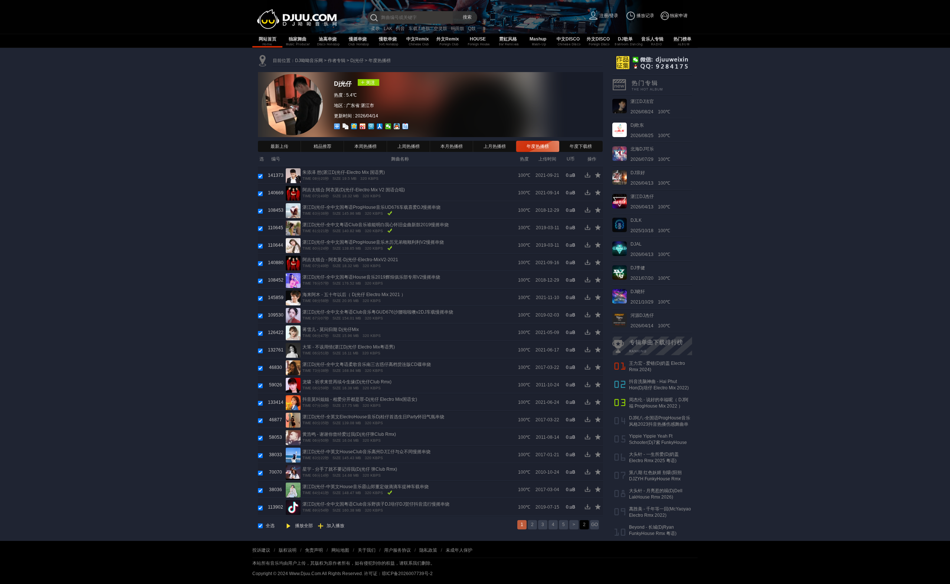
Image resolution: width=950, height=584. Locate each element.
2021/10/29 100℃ (650, 297)
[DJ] (311, 19)
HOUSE (478, 39)
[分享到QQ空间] (354, 126)
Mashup (538, 39)
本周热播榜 (365, 146)
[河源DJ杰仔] (619, 319)
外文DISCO (598, 39)
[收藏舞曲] (598, 177)
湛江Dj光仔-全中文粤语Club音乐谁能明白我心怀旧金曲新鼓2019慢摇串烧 (375, 224)
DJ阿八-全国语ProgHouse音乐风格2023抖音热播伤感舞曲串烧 (659, 424)
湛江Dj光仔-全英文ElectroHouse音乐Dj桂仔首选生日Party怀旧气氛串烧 (373, 416)
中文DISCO (568, 39)
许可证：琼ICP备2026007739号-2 (398, 573)
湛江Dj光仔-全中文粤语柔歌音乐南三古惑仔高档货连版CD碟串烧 (366, 364)
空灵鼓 (440, 28)
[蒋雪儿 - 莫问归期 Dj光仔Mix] (293, 332)
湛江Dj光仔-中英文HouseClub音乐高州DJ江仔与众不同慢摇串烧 (366, 451)
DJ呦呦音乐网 (309, 60)
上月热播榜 (495, 146)
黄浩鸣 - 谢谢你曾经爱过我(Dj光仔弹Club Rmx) (349, 434)
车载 (413, 28)
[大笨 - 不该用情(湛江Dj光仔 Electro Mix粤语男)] (293, 350)
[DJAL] (619, 248)
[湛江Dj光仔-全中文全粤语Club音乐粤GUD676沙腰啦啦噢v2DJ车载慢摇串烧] (293, 315)
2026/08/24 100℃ (650, 106)
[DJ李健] (619, 272)
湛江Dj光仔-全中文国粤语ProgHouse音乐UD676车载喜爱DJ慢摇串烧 (371, 207)
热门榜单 (682, 39)
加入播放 (335, 525)
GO (594, 524)
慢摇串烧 (358, 39)
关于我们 (367, 550)
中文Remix (417, 39)
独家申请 (679, 15)
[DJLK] (619, 224)
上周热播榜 (408, 146)
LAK (388, 28)
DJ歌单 (625, 39)
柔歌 (375, 28)
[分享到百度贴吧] (405, 126)
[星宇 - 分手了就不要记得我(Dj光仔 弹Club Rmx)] (293, 472)
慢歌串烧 (388, 39)
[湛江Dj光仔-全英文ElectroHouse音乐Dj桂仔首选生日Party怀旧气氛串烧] (293, 419)
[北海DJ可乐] (619, 153)
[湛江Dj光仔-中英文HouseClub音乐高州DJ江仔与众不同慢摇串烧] (293, 454)
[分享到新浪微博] (363, 126)
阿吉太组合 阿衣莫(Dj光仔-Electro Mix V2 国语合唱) (353, 189)
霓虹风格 (508, 39)
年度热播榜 (379, 60)
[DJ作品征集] (650, 62)
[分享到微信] (388, 126)
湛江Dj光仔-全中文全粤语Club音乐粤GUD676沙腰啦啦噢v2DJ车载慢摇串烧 (377, 312)
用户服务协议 (397, 550)
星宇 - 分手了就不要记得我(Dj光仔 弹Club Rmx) (349, 469)
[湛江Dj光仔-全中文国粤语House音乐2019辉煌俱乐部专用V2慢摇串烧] (293, 280)
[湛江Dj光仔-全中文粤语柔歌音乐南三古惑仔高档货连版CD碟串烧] (293, 367)
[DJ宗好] (619, 177)
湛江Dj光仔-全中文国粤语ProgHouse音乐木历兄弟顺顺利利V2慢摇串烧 (373, 242)
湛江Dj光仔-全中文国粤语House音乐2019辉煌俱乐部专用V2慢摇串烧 (371, 277)
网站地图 (340, 550)
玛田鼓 (457, 28)
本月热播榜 (451, 146)
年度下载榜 (581, 146)
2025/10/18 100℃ (650, 225)
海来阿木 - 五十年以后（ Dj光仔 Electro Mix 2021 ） (354, 294)
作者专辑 (336, 60)
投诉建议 (261, 550)
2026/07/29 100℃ (650, 154)
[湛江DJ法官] (619, 105)
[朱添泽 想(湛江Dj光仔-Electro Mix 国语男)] (293, 175)
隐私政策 (428, 550)
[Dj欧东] (619, 129)
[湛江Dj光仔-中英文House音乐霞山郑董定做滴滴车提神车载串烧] (293, 489)
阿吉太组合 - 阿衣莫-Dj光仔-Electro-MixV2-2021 (350, 259)
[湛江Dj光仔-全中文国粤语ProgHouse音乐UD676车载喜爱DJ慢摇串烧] (293, 210)
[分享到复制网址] (346, 126)
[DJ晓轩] (619, 296)
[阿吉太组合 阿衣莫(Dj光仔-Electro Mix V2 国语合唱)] (293, 192)
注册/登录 (608, 15)
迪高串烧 (328, 39)
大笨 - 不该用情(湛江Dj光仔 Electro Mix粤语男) (348, 347)
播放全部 (304, 525)
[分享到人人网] (380, 126)
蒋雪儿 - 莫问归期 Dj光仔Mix (330, 329)
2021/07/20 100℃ (650, 273)
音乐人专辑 (652, 39)
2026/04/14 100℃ (650, 320)
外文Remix (447, 39)
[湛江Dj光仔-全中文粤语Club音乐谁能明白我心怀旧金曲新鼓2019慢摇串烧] (293, 227)
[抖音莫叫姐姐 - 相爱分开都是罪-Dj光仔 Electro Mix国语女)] (293, 402)
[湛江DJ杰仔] (619, 201)
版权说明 (288, 550)
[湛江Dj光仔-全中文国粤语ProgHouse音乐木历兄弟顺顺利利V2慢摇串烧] (293, 245)
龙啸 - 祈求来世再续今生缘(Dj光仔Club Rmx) (347, 382)
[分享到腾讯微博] (371, 126)
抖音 (400, 28)
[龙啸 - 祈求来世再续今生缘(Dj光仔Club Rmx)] (293, 384)
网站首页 (267, 39)
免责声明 (314, 550)
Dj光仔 (357, 60)
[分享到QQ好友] (397, 126)
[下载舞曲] (589, 177)
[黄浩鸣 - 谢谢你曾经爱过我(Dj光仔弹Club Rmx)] (293, 437)
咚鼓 (425, 28)
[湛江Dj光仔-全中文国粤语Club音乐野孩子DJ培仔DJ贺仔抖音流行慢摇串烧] (293, 507)
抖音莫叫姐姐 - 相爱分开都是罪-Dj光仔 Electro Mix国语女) (359, 399)
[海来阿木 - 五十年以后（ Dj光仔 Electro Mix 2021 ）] (293, 297)
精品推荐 (322, 146)
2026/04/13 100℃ (650, 178)
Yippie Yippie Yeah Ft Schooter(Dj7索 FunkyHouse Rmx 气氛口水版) (658, 442)
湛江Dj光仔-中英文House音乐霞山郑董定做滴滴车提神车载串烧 (365, 486)
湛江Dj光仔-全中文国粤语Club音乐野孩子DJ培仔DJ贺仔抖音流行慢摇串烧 (375, 504)
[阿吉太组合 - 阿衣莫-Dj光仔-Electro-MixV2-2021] (293, 262)
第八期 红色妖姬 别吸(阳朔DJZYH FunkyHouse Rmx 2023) (655, 479)
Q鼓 (472, 28)
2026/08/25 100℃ (650, 130)
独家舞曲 (298, 39)
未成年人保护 (459, 550)
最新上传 (279, 146)
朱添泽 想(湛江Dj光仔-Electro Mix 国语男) (343, 172)
